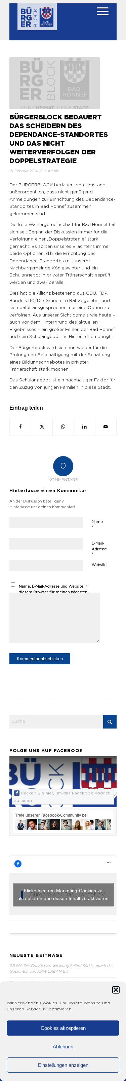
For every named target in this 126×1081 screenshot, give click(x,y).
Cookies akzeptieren (63, 1028)
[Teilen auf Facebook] (20, 427)
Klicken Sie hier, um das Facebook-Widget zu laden (62, 797)
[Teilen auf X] (41, 427)
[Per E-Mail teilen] (105, 427)
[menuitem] (99, 16)
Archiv (53, 171)
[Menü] (99, 16)
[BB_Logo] (37, 20)
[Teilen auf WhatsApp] (63, 427)
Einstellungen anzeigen (63, 1065)
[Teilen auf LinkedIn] (84, 427)
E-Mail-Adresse (99, 549)
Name (97, 525)
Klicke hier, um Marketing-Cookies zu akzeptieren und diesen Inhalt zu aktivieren (63, 894)
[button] (116, 989)
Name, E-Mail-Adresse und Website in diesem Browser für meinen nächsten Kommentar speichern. (53, 592)
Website (99, 565)
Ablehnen (63, 1046)
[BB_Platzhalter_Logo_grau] (54, 83)
